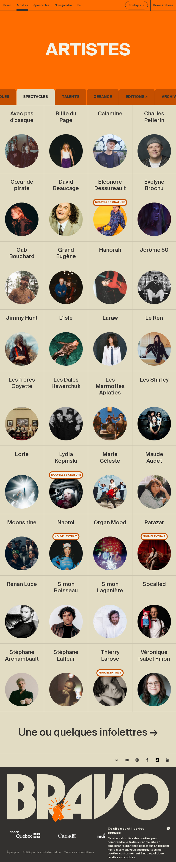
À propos (13, 852)
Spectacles (41, 5)
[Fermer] (168, 828)
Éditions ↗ (137, 96)
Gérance (103, 96)
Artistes (22, 5)
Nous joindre (63, 5)
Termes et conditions (79, 852)
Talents (71, 96)
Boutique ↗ (136, 5)
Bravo (7, 5)
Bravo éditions (163, 5)
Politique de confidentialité (42, 852)
